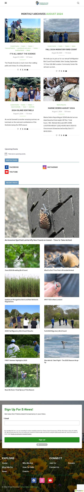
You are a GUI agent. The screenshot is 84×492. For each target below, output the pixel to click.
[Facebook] (33, 480)
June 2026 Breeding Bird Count (16, 270)
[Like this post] (18, 70)
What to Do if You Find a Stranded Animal (59, 270)
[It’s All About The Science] (22, 30)
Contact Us (54, 467)
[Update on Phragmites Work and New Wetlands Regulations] (22, 285)
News (4, 471)
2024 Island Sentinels (23, 110)
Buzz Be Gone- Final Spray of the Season (19, 390)
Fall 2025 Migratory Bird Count (55, 331)
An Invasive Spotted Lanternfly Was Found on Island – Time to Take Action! (38, 240)
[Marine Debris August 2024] (61, 89)
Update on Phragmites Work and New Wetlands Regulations (21, 301)
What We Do (7, 467)
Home (4, 463)
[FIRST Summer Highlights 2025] (22, 346)
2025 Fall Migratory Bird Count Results (19, 331)
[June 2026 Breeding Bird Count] (22, 256)
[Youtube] (50, 480)
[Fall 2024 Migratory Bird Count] (61, 30)
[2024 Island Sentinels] (22, 89)
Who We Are (28, 463)
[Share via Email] (27, 70)
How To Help (28, 467)
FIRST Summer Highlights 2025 (16, 360)
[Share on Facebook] (20, 70)
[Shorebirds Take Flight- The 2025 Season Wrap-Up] (61, 346)
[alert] (42, 154)
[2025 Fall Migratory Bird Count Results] (22, 316)
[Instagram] (42, 480)
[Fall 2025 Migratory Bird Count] (61, 316)
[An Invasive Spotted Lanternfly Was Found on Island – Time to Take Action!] (42, 213)
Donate (71, 463)
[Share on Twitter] (22, 70)
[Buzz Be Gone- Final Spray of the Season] (22, 375)
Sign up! (42, 440)
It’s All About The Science (23, 54)
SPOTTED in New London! (53, 300)
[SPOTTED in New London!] (61, 285)
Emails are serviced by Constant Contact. (21, 434)
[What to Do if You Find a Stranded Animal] (61, 256)
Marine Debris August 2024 (61, 108)
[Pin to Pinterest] (25, 70)
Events (26, 471)
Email (7, 418)
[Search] (78, 3)
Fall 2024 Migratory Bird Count (61, 49)
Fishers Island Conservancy (29, 487)
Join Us (52, 463)
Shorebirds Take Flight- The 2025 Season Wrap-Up (61, 361)
